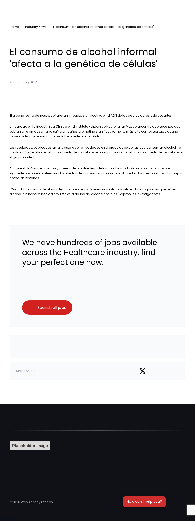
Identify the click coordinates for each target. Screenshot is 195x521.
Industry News (36, 27)
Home (14, 27)
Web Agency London (37, 502)
